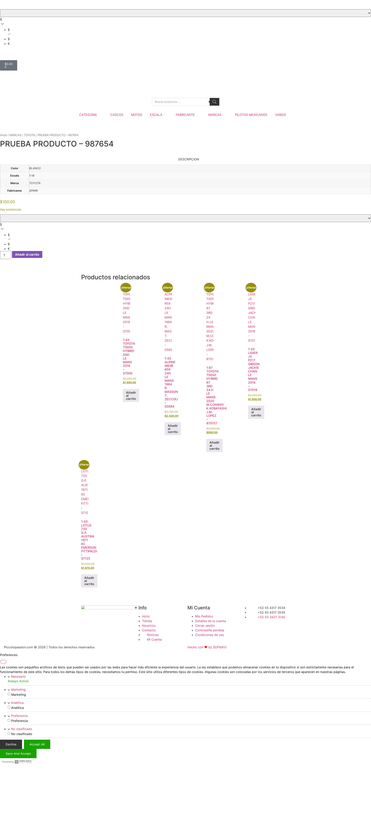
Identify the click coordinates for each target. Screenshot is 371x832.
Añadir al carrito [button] (131, 396)
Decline (11, 744)
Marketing (18, 689)
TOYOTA (29, 135)
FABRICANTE (185, 115)
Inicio (3, 135)
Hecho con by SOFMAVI (206, 647)
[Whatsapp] (282, 624)
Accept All (37, 744)
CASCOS (116, 115)
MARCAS (214, 115)
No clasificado (21, 729)
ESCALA (156, 115)
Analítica (17, 703)
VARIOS (280, 115)
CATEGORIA (88, 115)
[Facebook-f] (245, 624)
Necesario (18, 676)
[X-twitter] (258, 624)
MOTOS (136, 115)
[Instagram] (270, 624)
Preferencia (19, 716)
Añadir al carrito (27, 254)
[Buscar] (214, 102)
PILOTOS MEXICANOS (251, 115)
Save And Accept (18, 753)
